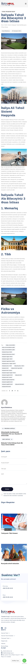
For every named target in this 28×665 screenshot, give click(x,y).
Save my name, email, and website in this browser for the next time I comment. (15, 494)
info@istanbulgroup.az (8, 653)
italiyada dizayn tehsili (7, 352)
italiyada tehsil (5, 368)
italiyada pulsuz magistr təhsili (9, 363)
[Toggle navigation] (22, 3)
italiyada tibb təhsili (6, 386)
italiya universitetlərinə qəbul (8, 349)
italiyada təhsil (18, 375)
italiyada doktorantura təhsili (8, 354)
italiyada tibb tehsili (19, 384)
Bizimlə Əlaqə (4, 646)
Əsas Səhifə (4, 25)
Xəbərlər (10, 25)
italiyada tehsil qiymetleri (16, 368)
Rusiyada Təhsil (7, 559)
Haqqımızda (4, 641)
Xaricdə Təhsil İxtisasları (7, 635)
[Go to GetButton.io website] (24, 663)
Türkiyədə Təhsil (8, 529)
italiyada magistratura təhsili (8, 361)
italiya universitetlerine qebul (8, 347)
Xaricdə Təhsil (4, 633)
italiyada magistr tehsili (7, 356)
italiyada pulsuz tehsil (7, 365)
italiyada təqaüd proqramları (8, 379)
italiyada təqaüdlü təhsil (7, 384)
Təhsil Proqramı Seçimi (8, 11)
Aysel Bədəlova (6, 31)
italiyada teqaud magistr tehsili (9, 372)
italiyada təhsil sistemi (7, 377)
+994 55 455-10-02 (8, 588)
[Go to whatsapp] (24, 660)
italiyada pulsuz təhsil (19, 365)
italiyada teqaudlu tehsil (7, 375)
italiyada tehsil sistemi (7, 370)
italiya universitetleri (10, 345)
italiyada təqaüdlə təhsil (7, 382)
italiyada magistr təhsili (7, 358)
